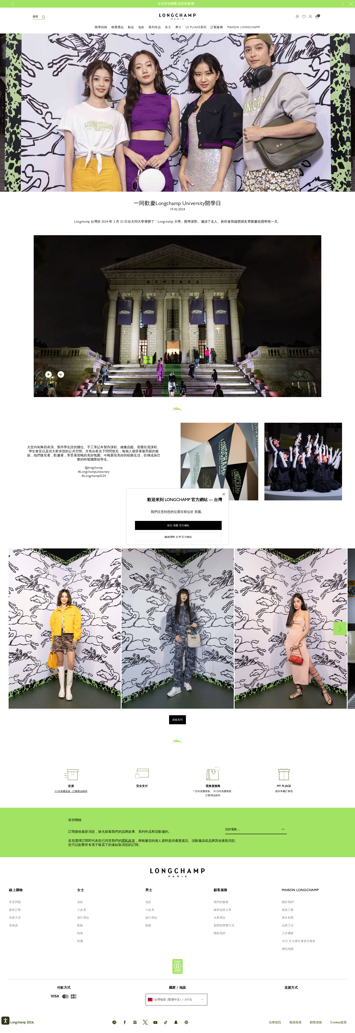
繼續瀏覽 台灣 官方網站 (178, 537)
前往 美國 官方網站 (178, 525)
